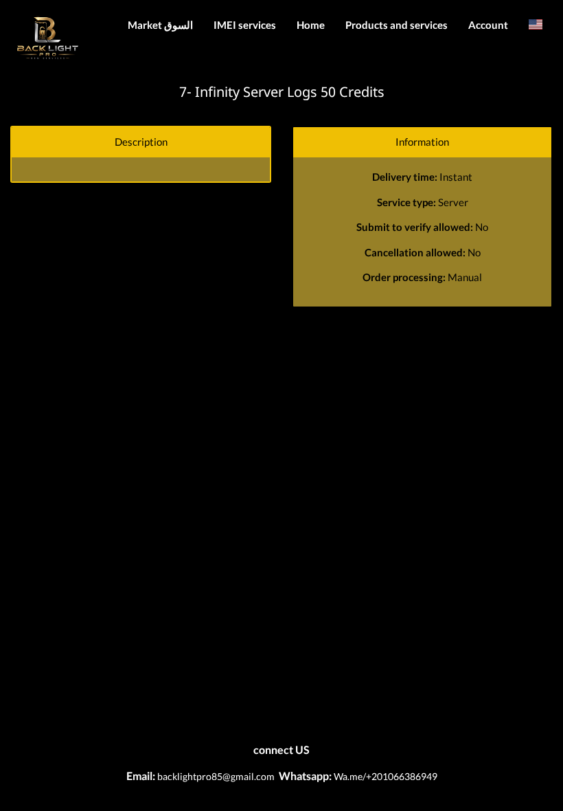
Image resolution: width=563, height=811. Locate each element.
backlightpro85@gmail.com (216, 776)
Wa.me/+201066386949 (384, 776)
